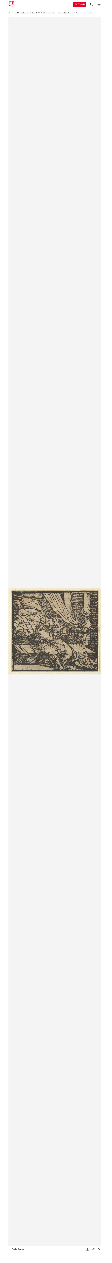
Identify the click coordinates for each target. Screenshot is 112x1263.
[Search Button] (91, 4)
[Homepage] (11, 4)
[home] (9, 13)
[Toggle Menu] (99, 4)
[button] (55, 631)
